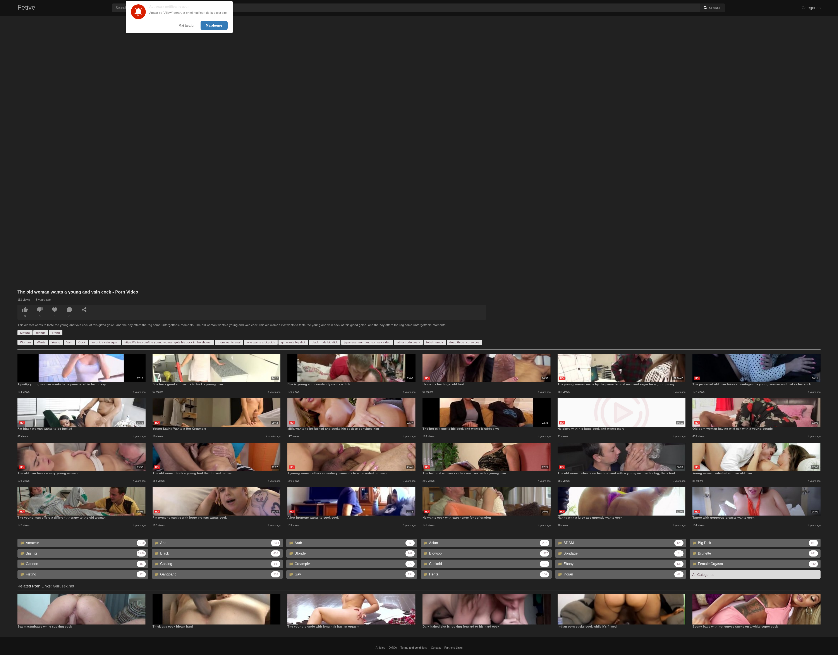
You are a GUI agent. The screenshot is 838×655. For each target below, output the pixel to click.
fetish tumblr (434, 342)
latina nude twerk (408, 342)
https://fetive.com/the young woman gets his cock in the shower (168, 342)
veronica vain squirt (104, 342)
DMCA (393, 647)
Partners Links (453, 647)
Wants (41, 342)
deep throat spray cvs (464, 342)
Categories (811, 8)
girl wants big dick (293, 342)
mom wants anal (229, 342)
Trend (56, 332)
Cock (81, 342)
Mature (25, 332)
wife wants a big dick (261, 342)
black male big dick (325, 342)
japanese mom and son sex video (367, 342)
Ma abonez (214, 25)
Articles (380, 647)
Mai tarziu (186, 25)
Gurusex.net (63, 586)
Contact (436, 647)
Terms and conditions (414, 647)
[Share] (84, 309)
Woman (25, 342)
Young (56, 342)
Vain (69, 342)
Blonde (41, 332)
